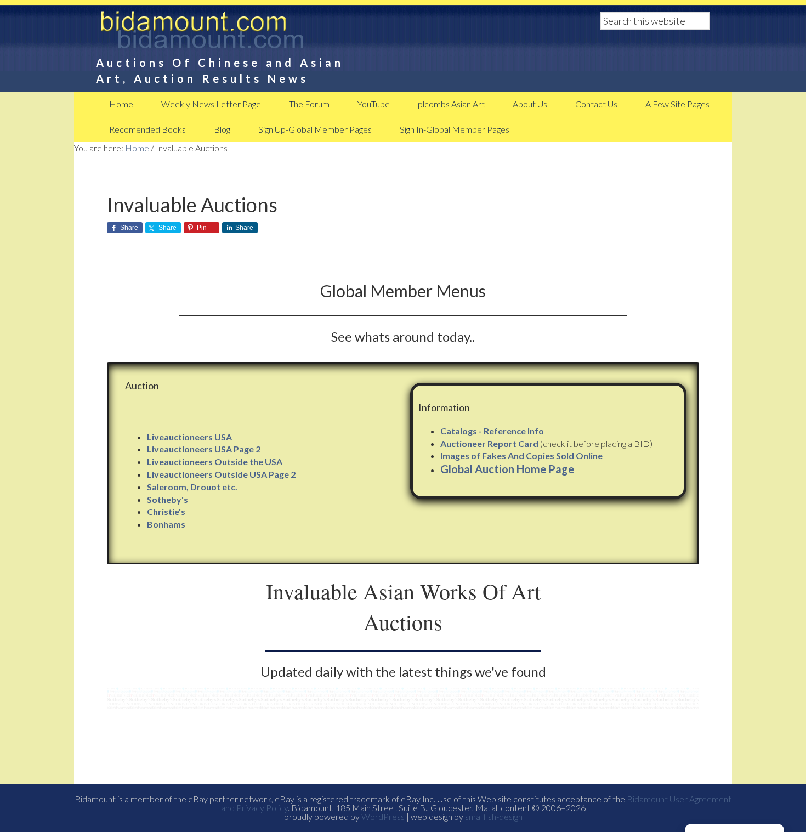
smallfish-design (494, 816)
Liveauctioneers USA (189, 437)
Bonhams (166, 524)
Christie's (166, 511)
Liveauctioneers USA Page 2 (203, 449)
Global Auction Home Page (507, 469)
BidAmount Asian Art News (238, 33)
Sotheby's (167, 499)
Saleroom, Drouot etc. (192, 487)
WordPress (383, 816)
